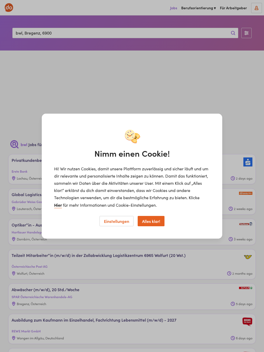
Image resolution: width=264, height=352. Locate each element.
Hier (58, 205)
